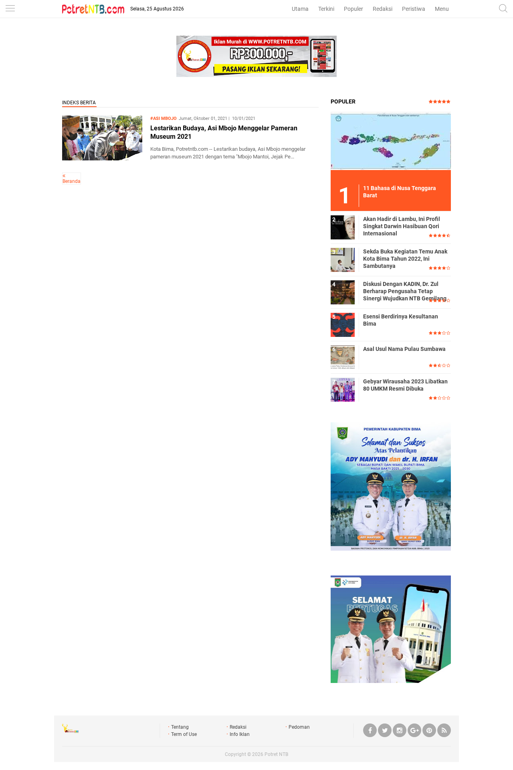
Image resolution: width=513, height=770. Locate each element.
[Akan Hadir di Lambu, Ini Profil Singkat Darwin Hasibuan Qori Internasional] (343, 227)
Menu (442, 9)
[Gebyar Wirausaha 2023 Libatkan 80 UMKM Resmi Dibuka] (343, 389)
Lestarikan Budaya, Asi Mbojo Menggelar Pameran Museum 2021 (223, 132)
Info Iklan (240, 734)
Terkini (326, 9)
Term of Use (184, 734)
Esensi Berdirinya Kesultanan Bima (400, 320)
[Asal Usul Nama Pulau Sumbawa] (343, 357)
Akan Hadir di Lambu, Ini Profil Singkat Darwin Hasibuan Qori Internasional (401, 226)
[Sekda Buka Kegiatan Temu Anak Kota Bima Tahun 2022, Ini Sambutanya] (343, 259)
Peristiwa (413, 9)
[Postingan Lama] (64, 175)
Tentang (180, 727)
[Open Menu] (10, 9)
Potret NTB (276, 754)
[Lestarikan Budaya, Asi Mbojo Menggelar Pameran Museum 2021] (102, 158)
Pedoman (299, 727)
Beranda (72, 181)
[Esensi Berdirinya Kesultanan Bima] (343, 324)
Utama (300, 9)
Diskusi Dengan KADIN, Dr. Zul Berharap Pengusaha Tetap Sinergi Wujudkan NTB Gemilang (404, 291)
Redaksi (382, 9)
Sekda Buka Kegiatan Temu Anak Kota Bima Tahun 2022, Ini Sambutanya (405, 258)
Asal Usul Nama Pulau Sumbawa (404, 349)
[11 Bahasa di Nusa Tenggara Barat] (391, 140)
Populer (353, 9)
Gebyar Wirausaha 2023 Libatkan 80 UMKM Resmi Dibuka (405, 385)
